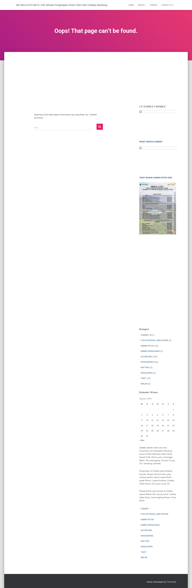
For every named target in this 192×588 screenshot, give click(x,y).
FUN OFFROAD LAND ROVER (154, 340)
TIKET (143, 378)
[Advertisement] (96, 73)
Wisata (141, 5)
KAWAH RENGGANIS (150, 351)
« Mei (141, 440)
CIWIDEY (145, 335)
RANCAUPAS (147, 373)
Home (131, 5)
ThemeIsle (171, 582)
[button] (145, 5)
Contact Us (167, 5)
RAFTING (145, 367)
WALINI (144, 384)
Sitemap (153, 5)
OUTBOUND (146, 356)
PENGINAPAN (147, 362)
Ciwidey (142, 447)
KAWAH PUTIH (147, 346)
